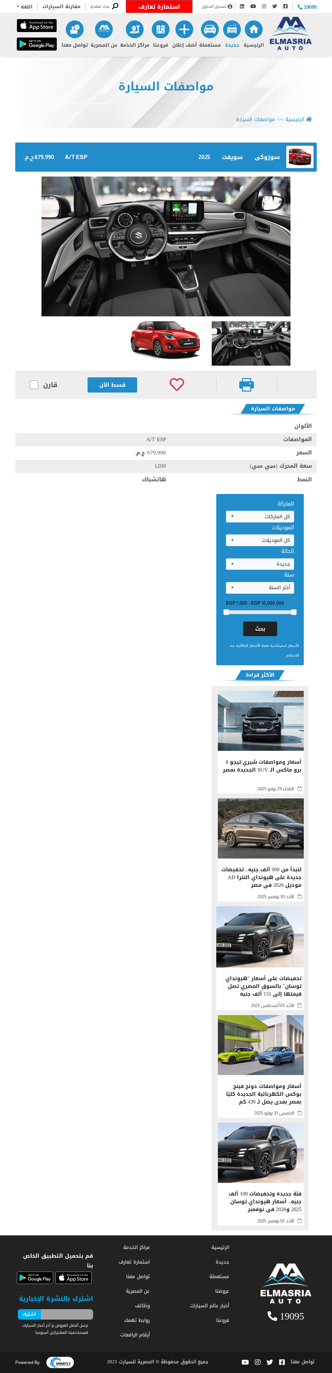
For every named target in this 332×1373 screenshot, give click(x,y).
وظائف (142, 1305)
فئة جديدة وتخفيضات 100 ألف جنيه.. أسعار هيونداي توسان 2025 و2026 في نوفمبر (265, 1201)
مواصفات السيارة (166, 86)
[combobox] (260, 516)
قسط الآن (112, 385)
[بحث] (115, 6)
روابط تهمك (137, 1320)
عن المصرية (104, 45)
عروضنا (222, 1291)
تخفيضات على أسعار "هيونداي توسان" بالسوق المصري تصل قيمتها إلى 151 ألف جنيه (263, 986)
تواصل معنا (75, 45)
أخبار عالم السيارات (209, 1305)
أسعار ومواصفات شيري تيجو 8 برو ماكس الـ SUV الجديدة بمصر (262, 766)
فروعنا (160, 45)
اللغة (25, 7)
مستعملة (210, 45)
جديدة (232, 45)
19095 (309, 7)
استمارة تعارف (159, 6)
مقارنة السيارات (61, 6)
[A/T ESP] (166, 246)
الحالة (287, 551)
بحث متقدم (100, 6)
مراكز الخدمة (134, 45)
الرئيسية (253, 45)
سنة (289, 574)
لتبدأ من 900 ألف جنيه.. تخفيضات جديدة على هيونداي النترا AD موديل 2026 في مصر (261, 877)
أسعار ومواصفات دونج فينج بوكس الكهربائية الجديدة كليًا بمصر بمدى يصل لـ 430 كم (264, 1094)
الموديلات (283, 527)
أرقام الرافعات (135, 1334)
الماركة (286, 504)
